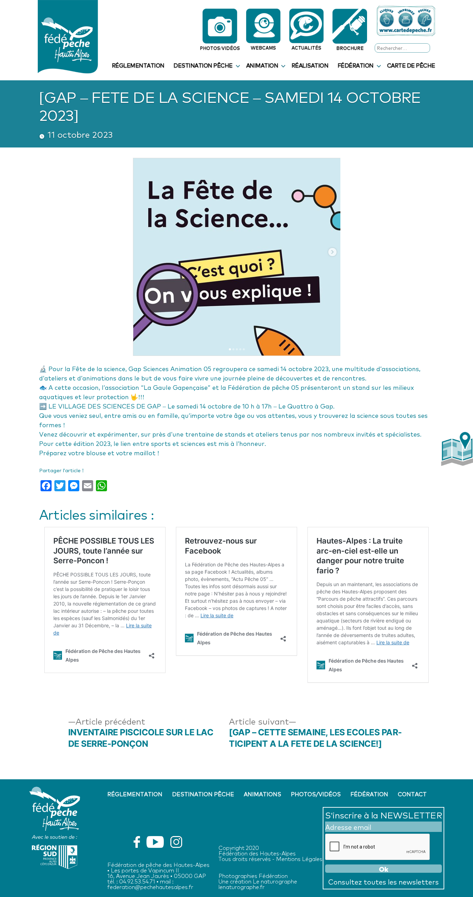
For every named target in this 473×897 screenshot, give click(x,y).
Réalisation (310, 65)
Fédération (356, 65)
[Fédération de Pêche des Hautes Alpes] (68, 35)
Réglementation (138, 65)
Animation (262, 65)
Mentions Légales (299, 858)
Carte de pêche (411, 65)
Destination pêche (203, 65)
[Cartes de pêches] (406, 20)
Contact (412, 794)
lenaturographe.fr (241, 886)
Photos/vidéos (316, 794)
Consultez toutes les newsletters (383, 881)
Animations (262, 794)
